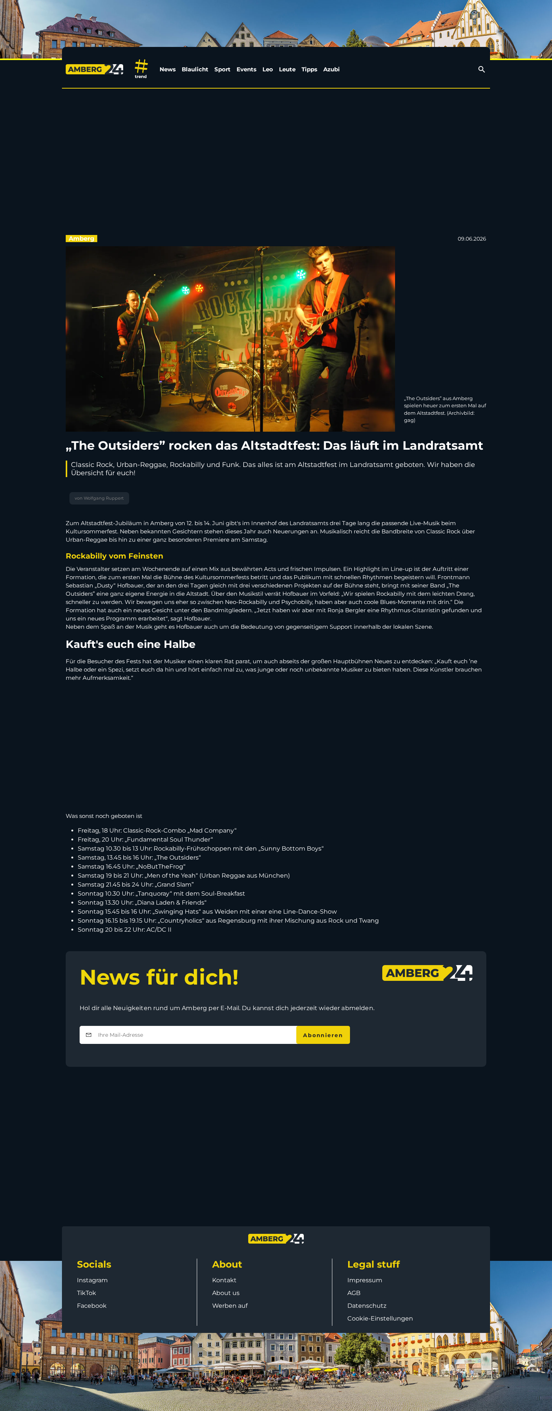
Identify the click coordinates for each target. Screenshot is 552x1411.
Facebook (92, 1305)
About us (226, 1293)
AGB (353, 1293)
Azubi (331, 69)
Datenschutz (366, 1305)
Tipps (309, 69)
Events (246, 69)
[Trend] (141, 69)
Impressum (364, 1280)
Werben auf (229, 1305)
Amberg (81, 238)
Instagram (92, 1280)
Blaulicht (195, 69)
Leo (267, 69)
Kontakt (224, 1280)
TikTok (86, 1293)
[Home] (96, 69)
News (168, 69)
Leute (287, 69)
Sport (222, 69)
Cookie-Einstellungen (380, 1318)
